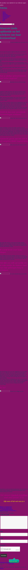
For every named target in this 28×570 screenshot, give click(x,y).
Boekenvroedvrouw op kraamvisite (8, 510)
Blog (4, 20)
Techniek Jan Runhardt (5, 562)
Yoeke (4, 19)
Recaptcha (2, 545)
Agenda (4, 13)
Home (4, 11)
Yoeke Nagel (11, 563)
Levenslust (5, 18)
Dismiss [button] (2, 568)
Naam (2, 531)
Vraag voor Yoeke (5, 514)
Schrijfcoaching (6, 16)
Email (2, 538)
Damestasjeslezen (7, 15)
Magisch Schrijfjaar (19, 495)
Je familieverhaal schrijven (6, 509)
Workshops (5, 14)
